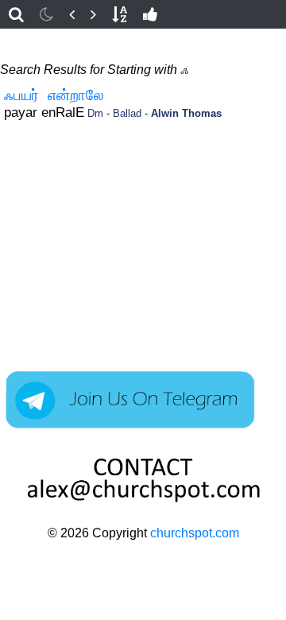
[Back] (72, 14)
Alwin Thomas (186, 113)
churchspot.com (194, 533)
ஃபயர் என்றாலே (54, 95)
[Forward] (93, 14)
